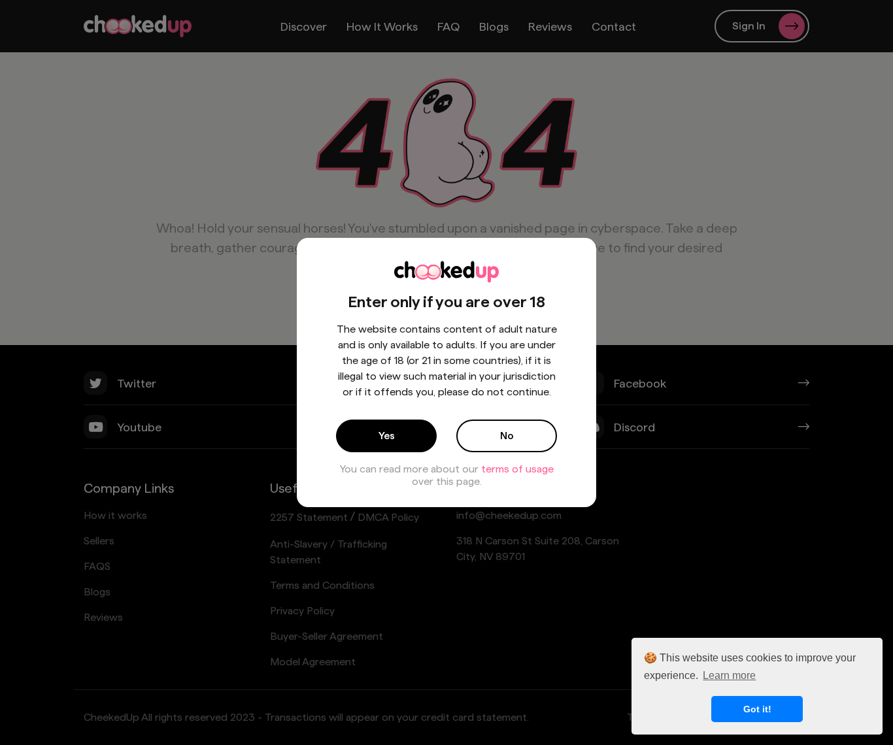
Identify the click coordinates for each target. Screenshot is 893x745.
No (507, 435)
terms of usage (517, 468)
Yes (387, 435)
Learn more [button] (729, 675)
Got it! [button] (757, 709)
